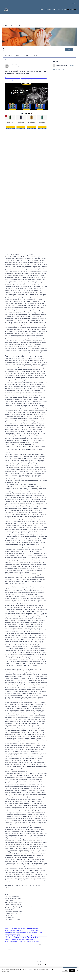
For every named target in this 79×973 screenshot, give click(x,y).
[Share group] (75, 50)
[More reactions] (11, 945)
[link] (8, 55)
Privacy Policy (9, 971)
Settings (65, 970)
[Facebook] (68, 9)
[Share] (47, 65)
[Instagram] (70, 9)
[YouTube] (75, 9)
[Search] (62, 49)
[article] (26, 508)
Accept (72, 970)
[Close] (77, 970)
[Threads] (40, 964)
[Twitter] (72, 9)
